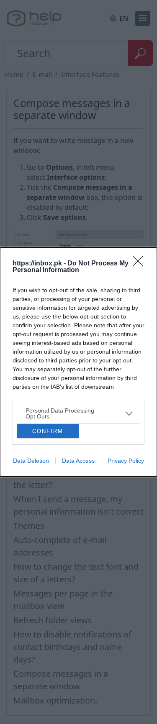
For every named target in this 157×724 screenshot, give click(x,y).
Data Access (78, 460)
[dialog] (78, 362)
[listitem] (78, 413)
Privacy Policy (126, 460)
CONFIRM (47, 431)
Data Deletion (31, 460)
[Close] (141, 264)
